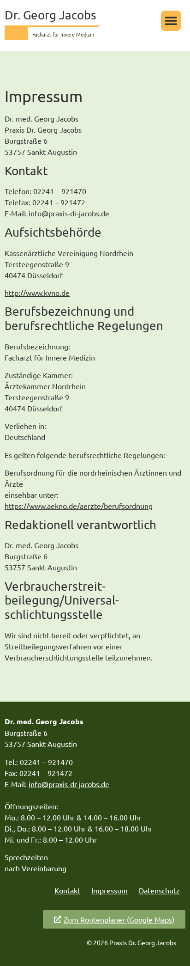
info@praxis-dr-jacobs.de (69, 784)
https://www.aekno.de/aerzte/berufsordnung (79, 505)
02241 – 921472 (45, 772)
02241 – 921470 (46, 761)
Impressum (109, 890)
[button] (171, 21)
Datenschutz (159, 890)
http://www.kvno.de (37, 292)
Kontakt (67, 890)
